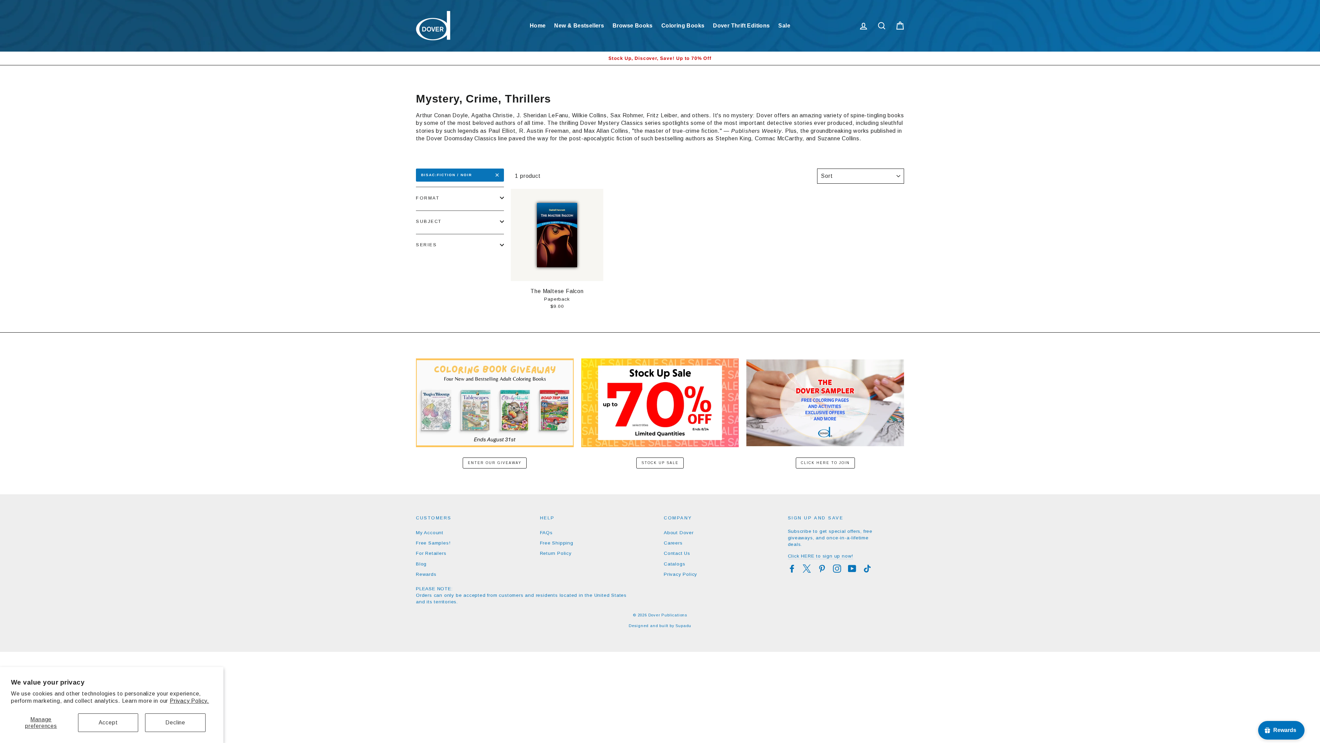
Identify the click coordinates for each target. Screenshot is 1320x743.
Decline (175, 722)
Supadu (683, 626)
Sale (784, 26)
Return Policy (556, 553)
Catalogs (674, 564)
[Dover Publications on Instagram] (837, 568)
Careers (673, 543)
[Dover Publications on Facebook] (792, 568)
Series (426, 244)
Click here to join (825, 463)
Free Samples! (433, 543)
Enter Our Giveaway (494, 463)
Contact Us (677, 553)
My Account (429, 532)
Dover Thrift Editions (741, 26)
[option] (660, 58)
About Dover (679, 532)
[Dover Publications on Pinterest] (822, 568)
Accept (108, 722)
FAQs (546, 532)
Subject (429, 221)
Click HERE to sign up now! (821, 556)
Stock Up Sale (660, 463)
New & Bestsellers (579, 26)
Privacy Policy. (189, 701)
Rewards (426, 574)
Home (538, 26)
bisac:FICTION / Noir (446, 175)
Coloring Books (683, 26)
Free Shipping (556, 543)
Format (427, 198)
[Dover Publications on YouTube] (852, 568)
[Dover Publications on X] (807, 568)
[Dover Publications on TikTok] (867, 568)
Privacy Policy (680, 574)
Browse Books (633, 26)
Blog (421, 564)
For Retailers (431, 553)
